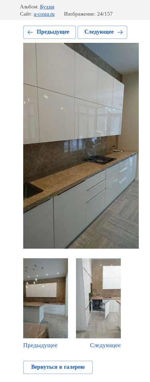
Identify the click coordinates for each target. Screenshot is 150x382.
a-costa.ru (44, 14)
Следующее (99, 32)
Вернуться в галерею (58, 367)
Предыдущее (53, 32)
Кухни (47, 7)
